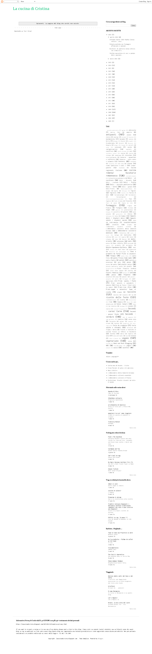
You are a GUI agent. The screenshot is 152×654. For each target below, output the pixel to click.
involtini (115, 224)
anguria (129, 132)
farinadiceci (132, 195)
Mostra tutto (133, 427)
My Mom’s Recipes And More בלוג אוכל (120, 462)
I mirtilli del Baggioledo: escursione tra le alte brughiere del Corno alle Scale (119, 581)
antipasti (111, 134)
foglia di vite (127, 203)
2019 (110, 80)
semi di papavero (128, 317)
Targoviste (126, 323)
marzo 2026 (114, 59)
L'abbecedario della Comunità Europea (121, 373)
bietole (131, 139)
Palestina (112, 251)
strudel (108, 323)
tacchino (116, 323)
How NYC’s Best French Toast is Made (120, 464)
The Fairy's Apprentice (116, 554)
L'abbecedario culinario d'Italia (119, 378)
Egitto (116, 190)
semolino (121, 319)
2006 (110, 118)
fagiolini (113, 193)
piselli (129, 266)
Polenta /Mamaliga (112, 272)
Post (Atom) (28, 31)
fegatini (108, 201)
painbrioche (132, 249)
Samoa (134, 304)
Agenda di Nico (113, 391)
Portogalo (125, 279)
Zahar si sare (113, 484)
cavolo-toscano (122, 151)
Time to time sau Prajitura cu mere (120, 533)
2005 (110, 121)
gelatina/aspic (128, 209)
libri (116, 237)
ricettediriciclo (111, 299)
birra (108, 141)
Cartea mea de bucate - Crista (118, 365)
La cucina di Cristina (31, 9)
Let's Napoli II (113, 599)
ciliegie (108, 155)
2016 (110, 89)
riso (110, 302)
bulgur (116, 145)
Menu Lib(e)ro (118, 243)
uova (107, 336)
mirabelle (118, 245)
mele (130, 241)
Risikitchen (132, 299)
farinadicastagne (119, 195)
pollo (114, 275)
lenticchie (127, 235)
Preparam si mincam (114, 497)
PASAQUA (110, 423)
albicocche (132, 130)
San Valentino (112, 306)
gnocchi (125, 212)
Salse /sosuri (122, 304)
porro (116, 279)
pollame (133, 272)
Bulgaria (108, 145)
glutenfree (117, 212)
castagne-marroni (112, 149)
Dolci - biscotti (125, 180)
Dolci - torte (111, 187)
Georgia (108, 212)
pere (119, 262)
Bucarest (130, 143)
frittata (130, 207)
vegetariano (112, 341)
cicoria (131, 153)
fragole (129, 205)
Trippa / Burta (111, 329)
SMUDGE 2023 (112, 549)
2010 (110, 106)
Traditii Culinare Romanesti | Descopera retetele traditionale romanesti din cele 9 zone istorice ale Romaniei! (120, 506)
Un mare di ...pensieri (116, 588)
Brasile (123, 141)
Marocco (124, 239)
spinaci (122, 321)
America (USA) (115, 132)
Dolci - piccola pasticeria (121, 184)
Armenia (108, 137)
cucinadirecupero (131, 176)
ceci (130, 151)
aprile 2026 (114, 37)
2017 (110, 86)
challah (123, 153)
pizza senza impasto (116, 270)
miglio (108, 245)
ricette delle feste (117, 297)
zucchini (126, 347)
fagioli (133, 191)
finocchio (129, 201)
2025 (110, 62)
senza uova (132, 319)
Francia (108, 208)
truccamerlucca (113, 548)
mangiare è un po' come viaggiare (119, 413)
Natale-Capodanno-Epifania (116, 247)
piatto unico (126, 264)
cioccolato (128, 155)
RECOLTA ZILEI (113, 534)
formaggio (111, 205)
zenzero (108, 347)
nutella (112, 249)
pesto (115, 264)
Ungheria (130, 333)
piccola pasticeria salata (114, 266)
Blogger (100, 638)
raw (132, 294)
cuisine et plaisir (114, 490)
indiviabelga (113, 222)
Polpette (127, 275)
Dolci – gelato (127, 187)
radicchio (116, 294)
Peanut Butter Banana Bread (117, 450)
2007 (110, 115)
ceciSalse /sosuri (111, 153)
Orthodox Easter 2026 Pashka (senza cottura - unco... (122, 40)
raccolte (131, 292)
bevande (122, 139)
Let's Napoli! (113, 598)
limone (131, 237)
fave (130, 199)
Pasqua (113, 256)
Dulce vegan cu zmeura (115, 485)
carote (129, 147)
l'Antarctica (122, 233)
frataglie (119, 208)
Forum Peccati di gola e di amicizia (120, 368)
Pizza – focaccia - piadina (126, 268)
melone (108, 243)
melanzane (120, 241)
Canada (123, 145)
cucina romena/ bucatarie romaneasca (121, 173)
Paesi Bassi (121, 249)
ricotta (122, 300)
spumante (130, 321)
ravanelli (125, 294)
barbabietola (110, 139)
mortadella (129, 245)
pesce (129, 262)
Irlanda (129, 224)
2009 (110, 109)
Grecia (130, 214)
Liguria (123, 237)
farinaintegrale (121, 197)
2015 (110, 92)
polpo (117, 276)
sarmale (130, 306)
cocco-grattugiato (111, 157)
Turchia (112, 333)
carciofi (130, 145)
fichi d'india (118, 201)
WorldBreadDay (118, 345)
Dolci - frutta (130, 182)
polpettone (109, 276)
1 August (111, 492)
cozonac (129, 163)
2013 (110, 97)
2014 (110, 94)
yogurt (128, 345)
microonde (130, 243)
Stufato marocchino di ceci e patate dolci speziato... (122, 54)
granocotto (119, 214)
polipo (125, 272)
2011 (110, 103)
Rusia (128, 302)
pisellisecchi (110, 268)
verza (130, 341)
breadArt (130, 141)
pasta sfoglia (110, 260)
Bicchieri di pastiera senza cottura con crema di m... (122, 49)
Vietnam (108, 343)
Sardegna (122, 306)
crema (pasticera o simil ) (116, 165)
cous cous (121, 163)
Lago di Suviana (113, 393)
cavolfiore (109, 151)
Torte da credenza (120, 325)
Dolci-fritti (110, 189)
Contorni (121, 161)
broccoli (121, 143)
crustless (121, 167)
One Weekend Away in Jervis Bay (119, 556)
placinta (130, 270)
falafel (123, 192)
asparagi (116, 137)
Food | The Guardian (115, 437)
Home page (58, 28)
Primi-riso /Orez (124, 287)
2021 (110, 74)
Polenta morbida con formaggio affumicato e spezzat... (120, 45)
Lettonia (108, 237)
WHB (107, 345)
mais (116, 239)
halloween (109, 216)
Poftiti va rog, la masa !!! (118, 517)
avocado (124, 137)
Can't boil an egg (114, 455)
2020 (110, 77)
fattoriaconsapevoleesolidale (114, 199)
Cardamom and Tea (114, 449)
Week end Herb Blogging (123, 343)
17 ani (110, 542)
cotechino (111, 163)
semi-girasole (110, 319)
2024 (110, 65)
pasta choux (125, 255)
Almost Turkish (113, 469)
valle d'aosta (113, 338)
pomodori (124, 276)
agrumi (124, 130)
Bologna (115, 141)
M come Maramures (114, 591)
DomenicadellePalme (126, 188)
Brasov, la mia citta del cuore (119, 603)
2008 (110, 112)
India (134, 220)
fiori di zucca (111, 203)
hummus (123, 216)
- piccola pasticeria (112, 130)
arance (129, 135)
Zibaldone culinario (115, 398)
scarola (108, 308)
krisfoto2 (111, 586)
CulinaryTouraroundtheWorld (116, 178)
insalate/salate (130, 222)
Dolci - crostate (112, 182)
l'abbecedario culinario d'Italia (118, 226)
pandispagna (122, 251)
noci (134, 247)
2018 (110, 83)
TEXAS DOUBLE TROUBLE (115, 561)
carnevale (118, 147)
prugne (119, 292)
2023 (110, 68)
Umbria (122, 333)
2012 (110, 100)
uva (127, 335)
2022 (110, 71)
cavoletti (129, 149)
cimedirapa (118, 155)
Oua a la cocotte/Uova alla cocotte (120, 499)
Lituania (108, 239)
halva (116, 216)
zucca (115, 347)
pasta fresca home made (122, 258)
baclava (131, 137)
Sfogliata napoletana (115, 400)
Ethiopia (124, 190)
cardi (107, 147)
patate (121, 260)
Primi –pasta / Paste (127, 281)
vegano (125, 338)
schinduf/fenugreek (119, 308)
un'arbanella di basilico (117, 405)
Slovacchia (112, 321)
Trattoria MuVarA (114, 422)
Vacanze (133, 336)
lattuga (116, 235)
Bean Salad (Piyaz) (114, 470)
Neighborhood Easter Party (117, 563)
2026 (110, 34)
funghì (108, 210)
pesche (108, 264)
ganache (118, 209)
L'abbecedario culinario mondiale (119, 375)
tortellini (130, 327)
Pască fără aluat (114, 457)
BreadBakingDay (110, 143)
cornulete (133, 161)
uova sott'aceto (118, 335)
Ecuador (108, 190)
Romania (120, 302)
